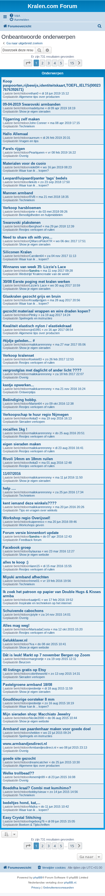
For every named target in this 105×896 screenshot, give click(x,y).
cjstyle (33, 614)
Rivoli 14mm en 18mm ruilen (28, 459)
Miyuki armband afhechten (26, 577)
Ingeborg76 (37, 821)
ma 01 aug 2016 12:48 (56, 462)
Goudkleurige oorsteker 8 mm (29, 699)
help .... (9, 488)
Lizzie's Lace (38, 285)
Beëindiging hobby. (20, 400)
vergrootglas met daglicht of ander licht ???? (42, 370)
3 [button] (49, 62)
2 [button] (42, 62)
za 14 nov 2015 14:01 (56, 614)
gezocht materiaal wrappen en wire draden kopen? (46, 311)
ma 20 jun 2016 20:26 (69, 507)
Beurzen (25, 662)
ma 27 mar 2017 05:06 (70, 344)
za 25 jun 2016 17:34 (69, 492)
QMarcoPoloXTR (40, 241)
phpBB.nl (70, 882)
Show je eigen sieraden (34, 111)
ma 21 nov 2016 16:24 (70, 388)
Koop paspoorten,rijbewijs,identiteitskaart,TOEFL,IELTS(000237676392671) (52, 85)
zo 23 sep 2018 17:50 (55, 182)
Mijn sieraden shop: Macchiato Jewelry (36, 714)
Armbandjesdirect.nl (42, 747)
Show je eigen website (34, 554)
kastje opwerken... (18, 385)
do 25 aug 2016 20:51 (70, 433)
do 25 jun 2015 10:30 (66, 762)
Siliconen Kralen (17, 252)
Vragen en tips (29, 141)
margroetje (36, 659)
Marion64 (35, 403)
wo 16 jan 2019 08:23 (57, 167)
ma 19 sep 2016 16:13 (56, 418)
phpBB (37, 877)
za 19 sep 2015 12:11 (61, 659)
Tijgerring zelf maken (21, 119)
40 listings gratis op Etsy (24, 670)
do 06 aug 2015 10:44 (62, 718)
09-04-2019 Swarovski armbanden (31, 104)
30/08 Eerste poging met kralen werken (36, 282)
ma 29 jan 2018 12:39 (59, 226)
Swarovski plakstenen (22, 222)
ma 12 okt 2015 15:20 (68, 629)
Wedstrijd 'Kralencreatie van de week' (44, 274)
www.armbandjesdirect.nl (25, 744)
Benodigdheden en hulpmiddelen (41, 215)
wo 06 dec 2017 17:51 (71, 241)
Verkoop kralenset (18, 355)
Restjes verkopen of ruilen (37, 229)
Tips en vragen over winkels (38, 510)
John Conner (38, 123)
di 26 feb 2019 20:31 (56, 137)
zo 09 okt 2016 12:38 (59, 403)
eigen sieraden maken (22, 444)
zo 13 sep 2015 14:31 (65, 673)
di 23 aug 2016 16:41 (69, 448)
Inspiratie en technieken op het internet (45, 603)
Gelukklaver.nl (15, 640)
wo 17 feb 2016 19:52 (58, 599)
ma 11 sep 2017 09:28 (58, 270)
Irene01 (34, 580)
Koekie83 (35, 359)
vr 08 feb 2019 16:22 (62, 152)
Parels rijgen (14, 149)
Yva (31, 644)
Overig (23, 155)
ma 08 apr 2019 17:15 (65, 123)
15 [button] (72, 62)
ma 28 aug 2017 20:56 (65, 300)
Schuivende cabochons (23, 611)
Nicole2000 (36, 718)
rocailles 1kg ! (15, 429)
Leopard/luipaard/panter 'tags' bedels (35, 178)
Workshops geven (31, 525)
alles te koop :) (15, 562)
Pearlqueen (37, 152)
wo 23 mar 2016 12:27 (59, 551)
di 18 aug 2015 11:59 (59, 688)
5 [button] (61, 62)
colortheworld (38, 673)
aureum (34, 137)
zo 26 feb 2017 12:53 (59, 359)
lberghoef (35, 226)
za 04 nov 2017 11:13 (61, 256)
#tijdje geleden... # (19, 341)
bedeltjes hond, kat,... (21, 803)
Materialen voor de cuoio (24, 163)
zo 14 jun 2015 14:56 (64, 791)
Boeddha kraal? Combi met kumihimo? (37, 788)
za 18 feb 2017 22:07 (69, 374)
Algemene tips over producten (39, 96)
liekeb (33, 182)
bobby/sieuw (37, 791)
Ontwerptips (27, 392)
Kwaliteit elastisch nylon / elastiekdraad (37, 326)
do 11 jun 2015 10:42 (55, 806)
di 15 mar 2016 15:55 (57, 566)
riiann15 (34, 566)
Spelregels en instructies (35, 318)
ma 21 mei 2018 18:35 (54, 196)
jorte (32, 211)
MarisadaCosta (39, 629)
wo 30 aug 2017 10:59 (65, 285)
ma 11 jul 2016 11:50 (69, 477)
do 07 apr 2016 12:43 (57, 536)
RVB (32, 196)
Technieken (27, 126)
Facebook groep (17, 547)
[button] (28, 63)
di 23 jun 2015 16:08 (61, 777)
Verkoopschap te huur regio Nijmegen (36, 414)
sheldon (34, 732)
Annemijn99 (37, 777)
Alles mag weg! (16, 625)
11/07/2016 (12, 474)
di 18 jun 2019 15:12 (55, 93)
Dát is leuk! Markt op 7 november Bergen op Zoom (46, 655)
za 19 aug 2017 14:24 (55, 315)
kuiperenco (36, 521)
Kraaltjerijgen (37, 300)
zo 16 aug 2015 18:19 (59, 703)
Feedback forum (30, 540)
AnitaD (33, 418)
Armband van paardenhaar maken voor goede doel (47, 729)
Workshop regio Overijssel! (26, 518)
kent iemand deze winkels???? (30, 503)
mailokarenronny (40, 344)
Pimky (33, 315)
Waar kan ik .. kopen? (34, 170)
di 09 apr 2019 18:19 (61, 108)
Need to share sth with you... (27, 237)
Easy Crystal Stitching (22, 817)
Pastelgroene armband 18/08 (27, 685)
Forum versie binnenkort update (31, 533)
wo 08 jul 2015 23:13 (73, 747)
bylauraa (35, 551)
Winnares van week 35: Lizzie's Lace (34, 267)
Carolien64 (36, 256)
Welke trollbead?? (18, 773)
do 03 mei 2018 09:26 (52, 211)
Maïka (33, 806)
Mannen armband (18, 193)
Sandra (34, 270)
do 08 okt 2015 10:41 (52, 644)
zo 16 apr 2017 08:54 (58, 329)
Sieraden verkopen (32, 421)
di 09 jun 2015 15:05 (61, 821)
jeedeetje (35, 688)
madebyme (36, 108)
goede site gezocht (19, 758)
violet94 (34, 167)
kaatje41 (35, 599)
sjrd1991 (35, 329)
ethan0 (33, 93)
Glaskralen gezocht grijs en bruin (32, 296)
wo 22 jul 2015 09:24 (57, 732)
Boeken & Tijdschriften (34, 824)
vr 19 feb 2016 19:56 (57, 580)
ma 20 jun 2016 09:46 (62, 521)
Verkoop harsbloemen (22, 208)
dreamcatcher (38, 762)
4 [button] (55, 62)
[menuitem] (14, 15)
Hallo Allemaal (15, 134)
